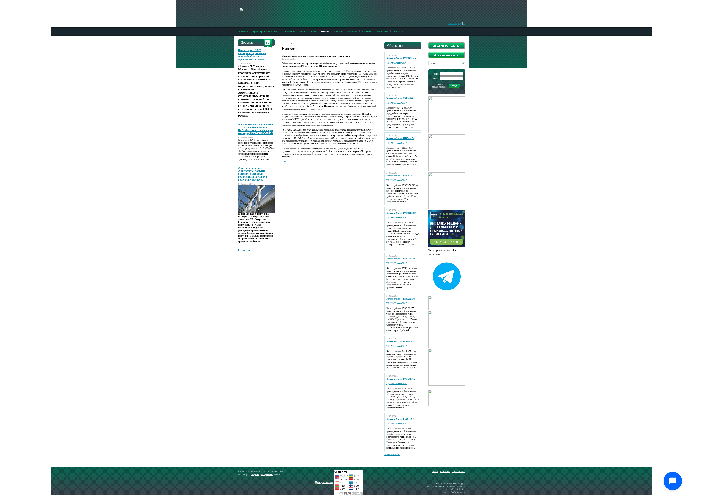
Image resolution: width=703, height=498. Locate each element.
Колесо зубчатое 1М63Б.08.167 (401, 213)
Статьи (338, 31)
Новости (325, 31)
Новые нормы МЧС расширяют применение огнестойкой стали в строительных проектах (252, 55)
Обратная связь (458, 471)
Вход (454, 85)
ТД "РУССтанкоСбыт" (396, 63)
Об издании (289, 31)
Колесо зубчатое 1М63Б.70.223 (401, 175)
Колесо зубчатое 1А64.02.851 (400, 341)
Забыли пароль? (439, 87)
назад (284, 161)
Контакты (398, 31)
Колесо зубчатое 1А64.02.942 (400, 419)
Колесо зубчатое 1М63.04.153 (400, 258)
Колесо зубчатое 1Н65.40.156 (400, 138)
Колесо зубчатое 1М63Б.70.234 (401, 58)
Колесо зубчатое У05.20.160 (399, 98)
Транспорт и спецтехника (265, 31)
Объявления (382, 31)
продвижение (267, 474)
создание (255, 474)
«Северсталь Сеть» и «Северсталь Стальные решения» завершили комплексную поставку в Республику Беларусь (252, 174)
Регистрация (437, 84)
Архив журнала (308, 31)
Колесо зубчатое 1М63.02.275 (400, 299)
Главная (243, 31)
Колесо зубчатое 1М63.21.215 (400, 379)
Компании (352, 31)
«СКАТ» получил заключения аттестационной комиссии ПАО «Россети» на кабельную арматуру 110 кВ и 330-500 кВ (255, 129)
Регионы (366, 31)
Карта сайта (445, 471)
